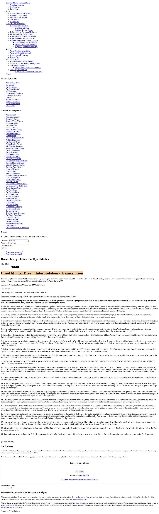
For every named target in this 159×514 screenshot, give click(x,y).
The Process (14, 20)
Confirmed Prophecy (13, 95)
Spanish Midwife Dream (15, 148)
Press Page (14, 9)
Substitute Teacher (12, 132)
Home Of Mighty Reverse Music (18, 3)
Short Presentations (22, 28)
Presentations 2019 (12, 83)
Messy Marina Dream (14, 129)
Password (4, 243)
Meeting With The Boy (14, 223)
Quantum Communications (15, 24)
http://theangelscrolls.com (78, 499)
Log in (4, 248)
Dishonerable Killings (14, 207)
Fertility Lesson (11, 127)
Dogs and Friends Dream (15, 163)
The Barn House (12, 190)
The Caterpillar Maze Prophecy (17, 228)
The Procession (11, 87)
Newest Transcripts (13, 102)
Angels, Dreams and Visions (20, 13)
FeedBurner (84, 476)
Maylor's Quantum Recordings (26, 47)
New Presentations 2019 (19, 26)
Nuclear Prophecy (12, 196)
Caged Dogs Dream (13, 150)
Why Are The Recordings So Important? (25, 63)
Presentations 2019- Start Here (21, 34)
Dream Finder (15, 57)
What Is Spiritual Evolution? (20, 53)
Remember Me (6, 246)
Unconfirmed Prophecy (14, 93)
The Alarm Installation (14, 200)
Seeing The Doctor (13, 198)
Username (4, 241)
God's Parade (10, 203)
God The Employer (13, 177)
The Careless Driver (13, 142)
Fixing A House (11, 152)
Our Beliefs (10, 85)
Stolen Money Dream (13, 180)
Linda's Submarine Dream (15, 165)
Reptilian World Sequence (15, 213)
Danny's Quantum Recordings (26, 43)
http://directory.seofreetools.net (72, 479)
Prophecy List (11, 115)
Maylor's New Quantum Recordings (28, 72)
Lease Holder (10, 226)
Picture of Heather (12, 169)
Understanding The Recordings (21, 61)
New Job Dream (12, 182)
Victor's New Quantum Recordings (28, 68)
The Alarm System (12, 221)
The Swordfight (11, 125)
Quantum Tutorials (17, 5)
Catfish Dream (11, 136)
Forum (8, 74)
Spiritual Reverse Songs (23, 30)
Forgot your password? (14, 254)
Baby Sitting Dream (13, 173)
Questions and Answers (19, 55)
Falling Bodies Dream (14, 144)
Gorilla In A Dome (12, 155)
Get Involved (15, 7)
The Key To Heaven (13, 159)
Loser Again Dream (13, 209)
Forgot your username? (14, 252)
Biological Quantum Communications (24, 40)
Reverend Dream (12, 194)
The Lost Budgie (12, 205)
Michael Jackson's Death (15, 138)
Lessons (9, 97)
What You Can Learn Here (20, 51)
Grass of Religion (12, 123)
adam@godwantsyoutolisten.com (11, 507)
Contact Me (14, 22)
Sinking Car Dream (13, 157)
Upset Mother (11, 171)
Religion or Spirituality (18, 15)
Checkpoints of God (13, 134)
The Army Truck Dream (14, 215)
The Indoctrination (12, 89)
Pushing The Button (13, 140)
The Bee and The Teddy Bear (16, 186)
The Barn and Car (12, 192)
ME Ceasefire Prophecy (14, 146)
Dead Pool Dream (12, 217)
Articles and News (12, 100)
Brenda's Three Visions (14, 121)
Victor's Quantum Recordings (26, 45)
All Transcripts (11, 91)
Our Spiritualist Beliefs (18, 17)
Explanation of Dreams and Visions (23, 36)
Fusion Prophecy (12, 219)
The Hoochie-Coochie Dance (16, 184)
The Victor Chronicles (18, 65)
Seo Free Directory (91, 479)
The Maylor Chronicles (18, 70)
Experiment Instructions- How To (22, 38)
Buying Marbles (11, 211)
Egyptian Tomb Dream (14, 167)
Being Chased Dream (13, 188)
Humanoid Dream (12, 119)
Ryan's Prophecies (12, 59)
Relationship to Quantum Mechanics (23, 32)
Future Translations (13, 104)
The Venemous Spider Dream (16, 161)
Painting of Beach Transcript (16, 175)
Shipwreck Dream (12, 117)
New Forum (10, 106)
